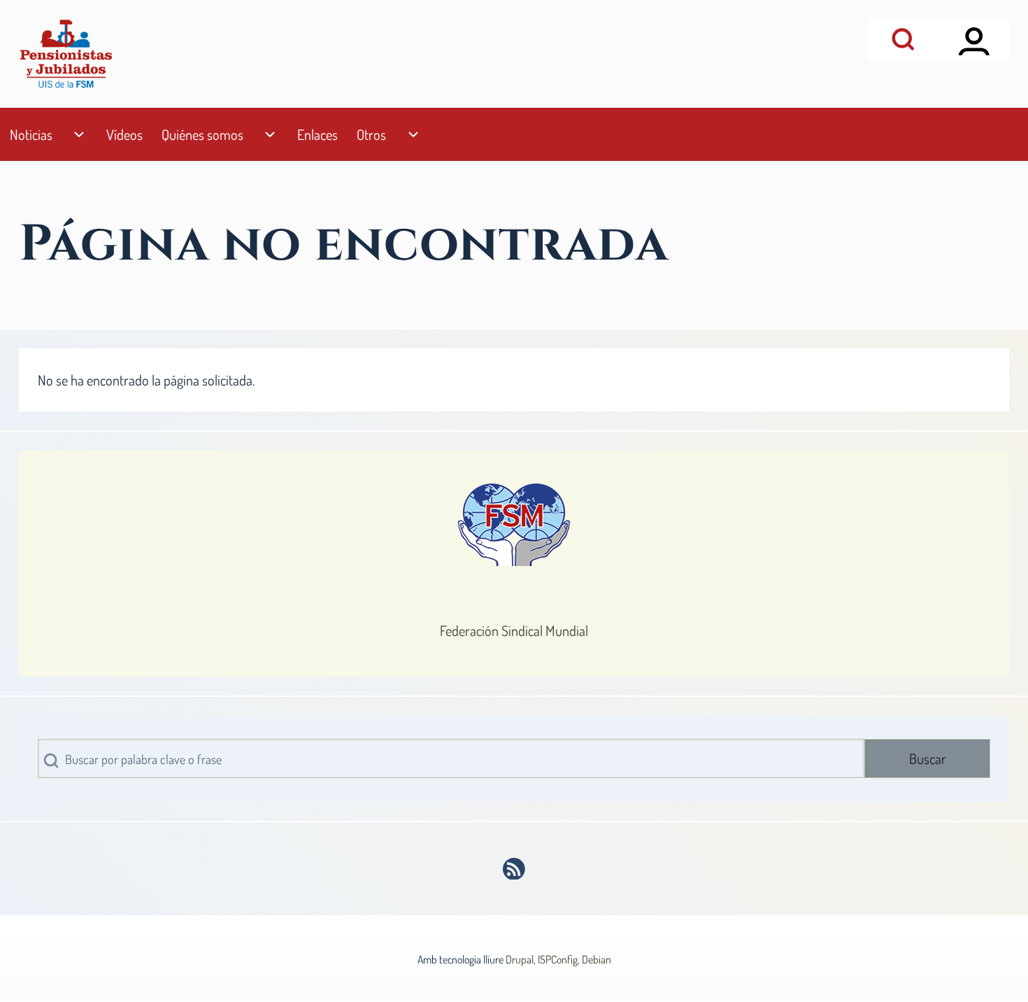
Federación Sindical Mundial (514, 630)
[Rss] (514, 869)
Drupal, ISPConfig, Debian (558, 959)
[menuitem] (31, 135)
